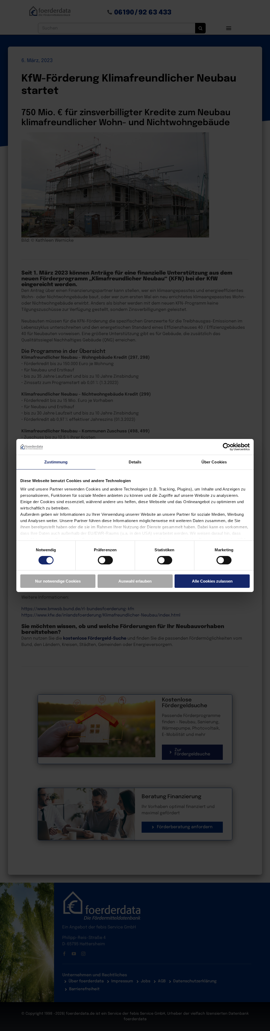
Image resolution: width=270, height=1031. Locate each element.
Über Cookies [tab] (214, 462)
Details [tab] (135, 462)
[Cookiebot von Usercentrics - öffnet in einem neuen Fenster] (227, 447)
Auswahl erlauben (135, 581)
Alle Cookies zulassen (212, 581)
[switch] (105, 560)
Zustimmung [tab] (56, 462)
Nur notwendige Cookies (58, 581)
